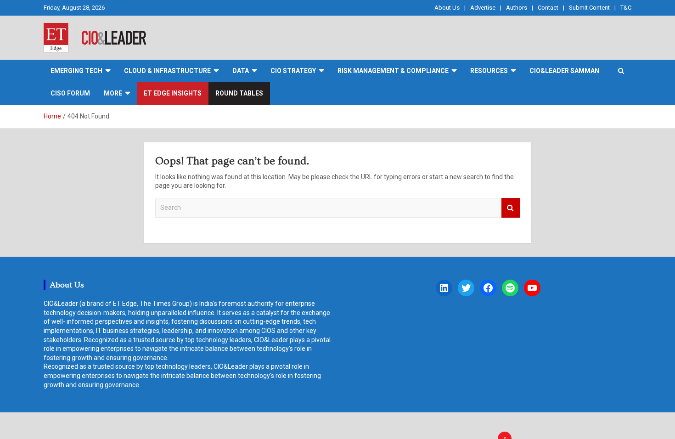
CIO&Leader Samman (564, 70)
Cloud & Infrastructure (167, 70)
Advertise (482, 7)
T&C (625, 7)
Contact (548, 7)
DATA (240, 70)
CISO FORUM (70, 93)
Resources (489, 70)
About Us (447, 7)
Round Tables (239, 93)
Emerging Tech (76, 70)
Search (510, 208)
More (113, 93)
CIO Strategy (293, 70)
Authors (516, 7)
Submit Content (589, 7)
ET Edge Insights (173, 93)
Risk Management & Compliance (393, 70)
